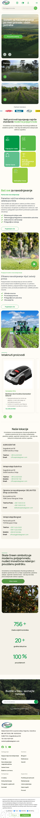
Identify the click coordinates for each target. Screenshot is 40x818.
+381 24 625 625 (16, 455)
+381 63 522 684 (15, 532)
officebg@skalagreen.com (19, 535)
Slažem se (26, 815)
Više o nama (13, 581)
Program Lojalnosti (7, 784)
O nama (4, 778)
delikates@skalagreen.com (23, 508)
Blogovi (23, 756)
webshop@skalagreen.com (10, 741)
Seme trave (5, 767)
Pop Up (3, 759)
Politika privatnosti (27, 778)
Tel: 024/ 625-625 (7, 739)
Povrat (23, 790)
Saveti (23, 762)
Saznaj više (14, 815)
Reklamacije (25, 781)
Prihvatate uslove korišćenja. (21, 708)
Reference (24, 759)
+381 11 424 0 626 (16, 530)
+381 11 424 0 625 (16, 527)
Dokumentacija (6, 781)
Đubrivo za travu (7, 770)
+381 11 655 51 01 (19, 503)
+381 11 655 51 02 (19, 505)
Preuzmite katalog (13, 36)
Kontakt (4, 787)
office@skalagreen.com (19, 457)
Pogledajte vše (10, 229)
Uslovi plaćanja (26, 784)
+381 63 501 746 (16, 479)
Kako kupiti (25, 787)
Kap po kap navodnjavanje (10, 756)
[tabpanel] (20, 36)
